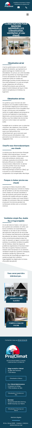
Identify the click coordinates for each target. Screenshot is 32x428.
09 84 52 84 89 (22, 340)
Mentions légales (16, 417)
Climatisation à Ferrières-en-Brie (16, 393)
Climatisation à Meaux (16, 378)
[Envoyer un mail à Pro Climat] (18, 8)
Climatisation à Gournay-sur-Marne (16, 409)
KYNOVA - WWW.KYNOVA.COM (19, 424)
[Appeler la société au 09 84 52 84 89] (28, 7)
